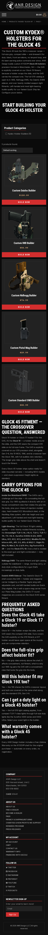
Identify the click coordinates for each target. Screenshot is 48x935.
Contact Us (11, 848)
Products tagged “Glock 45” (21, 21)
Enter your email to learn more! (20, 904)
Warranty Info (13, 852)
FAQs (8, 816)
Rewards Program (15, 826)
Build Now (24, 202)
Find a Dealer (12, 810)
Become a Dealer (14, 813)
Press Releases (13, 829)
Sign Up (12, 914)
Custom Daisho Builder (24, 190)
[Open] (4, 14)
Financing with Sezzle (16, 855)
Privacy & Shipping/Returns (19, 820)
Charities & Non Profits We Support (23, 823)
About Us (10, 807)
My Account (12, 842)
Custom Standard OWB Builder (24, 400)
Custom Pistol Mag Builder (24, 347)
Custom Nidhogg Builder (24, 295)
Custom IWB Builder (24, 243)
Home (4, 21)
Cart (8, 845)
